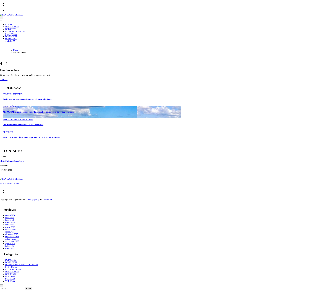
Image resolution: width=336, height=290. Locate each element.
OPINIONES (11, 38)
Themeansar (47, 199)
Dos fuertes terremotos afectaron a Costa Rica (23, 124)
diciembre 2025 (11, 234)
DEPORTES (10, 29)
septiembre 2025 (12, 241)
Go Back (3, 79)
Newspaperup (33, 199)
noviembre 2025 (12, 236)
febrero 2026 (10, 229)
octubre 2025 (10, 239)
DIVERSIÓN (11, 36)
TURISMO (10, 41)
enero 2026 (10, 232)
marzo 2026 (10, 227)
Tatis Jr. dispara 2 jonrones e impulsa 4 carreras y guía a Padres (31, 137)
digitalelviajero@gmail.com (12, 161)
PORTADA (8, 94)
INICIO (8, 24)
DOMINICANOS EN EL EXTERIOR (21, 264)
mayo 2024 (10, 248)
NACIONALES (12, 27)
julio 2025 (9, 246)
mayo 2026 (10, 222)
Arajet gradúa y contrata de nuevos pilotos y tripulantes (27, 99)
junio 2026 (9, 220)
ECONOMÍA (11, 34)
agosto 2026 (10, 215)
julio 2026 (9, 218)
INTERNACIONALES (15, 31)
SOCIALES (10, 279)
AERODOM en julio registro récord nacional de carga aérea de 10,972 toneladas (38, 112)
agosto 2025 (10, 243)
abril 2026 (9, 225)
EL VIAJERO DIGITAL (10, 183)
